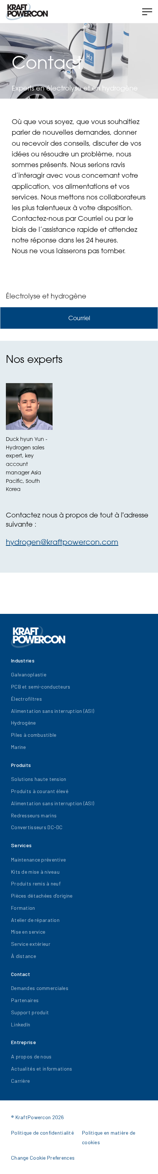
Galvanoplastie (28, 674)
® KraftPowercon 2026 (37, 1117)
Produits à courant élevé (39, 791)
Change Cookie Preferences (43, 1157)
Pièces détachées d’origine (41, 895)
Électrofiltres (26, 699)
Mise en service (28, 932)
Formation (23, 908)
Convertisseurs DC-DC (37, 827)
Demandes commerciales (39, 988)
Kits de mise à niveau (35, 872)
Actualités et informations (41, 1068)
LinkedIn (20, 1024)
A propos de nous (31, 1056)
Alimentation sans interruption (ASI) (52, 711)
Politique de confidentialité (42, 1132)
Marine (18, 747)
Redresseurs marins (34, 815)
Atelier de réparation (35, 920)
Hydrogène (23, 722)
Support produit (30, 1012)
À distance (23, 956)
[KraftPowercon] (27, 11)
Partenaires (25, 1000)
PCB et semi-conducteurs (40, 686)
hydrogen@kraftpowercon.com (62, 542)
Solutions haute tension (38, 779)
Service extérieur (30, 944)
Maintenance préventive (38, 859)
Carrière (20, 1081)
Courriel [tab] (79, 318)
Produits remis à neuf (36, 883)
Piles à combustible (33, 735)
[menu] (147, 12)
